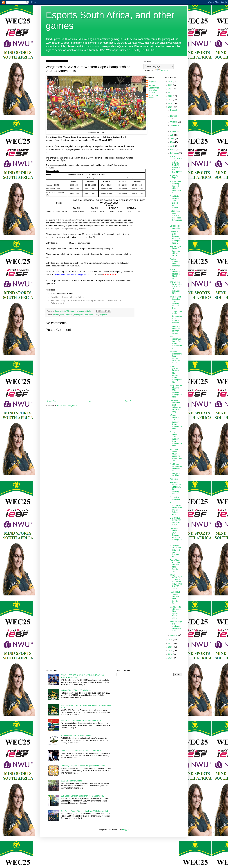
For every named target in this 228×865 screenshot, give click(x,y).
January (174, 635)
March (173, 149)
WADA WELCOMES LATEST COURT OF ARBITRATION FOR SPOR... (176, 581)
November (174, 116)
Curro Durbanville (66, 315)
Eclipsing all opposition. (175, 227)
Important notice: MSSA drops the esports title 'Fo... (176, 455)
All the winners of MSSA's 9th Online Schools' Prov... (176, 508)
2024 (170, 89)
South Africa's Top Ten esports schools (77, 736)
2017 (170, 643)
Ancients (56, 315)
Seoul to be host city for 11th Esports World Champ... (176, 202)
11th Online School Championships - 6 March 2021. (82, 796)
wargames (103, 315)
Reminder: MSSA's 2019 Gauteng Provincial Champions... (176, 535)
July (172, 135)
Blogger (125, 830)
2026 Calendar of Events (71, 781)
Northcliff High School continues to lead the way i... (176, 626)
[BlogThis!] (100, 311)
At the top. (174, 479)
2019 (170, 107)
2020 (170, 103)
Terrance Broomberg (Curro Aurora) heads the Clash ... (176, 357)
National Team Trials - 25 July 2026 (76, 690)
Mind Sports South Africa (83, 315)
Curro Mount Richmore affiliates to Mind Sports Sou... (175, 565)
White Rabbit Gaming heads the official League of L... (175, 187)
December (174, 110)
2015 (170, 650)
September (175, 125)
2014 (170, 654)
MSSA (96, 315)
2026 (170, 81)
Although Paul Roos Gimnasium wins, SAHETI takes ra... (176, 317)
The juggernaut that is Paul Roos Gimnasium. (176, 342)
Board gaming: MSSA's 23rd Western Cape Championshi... (176, 374)
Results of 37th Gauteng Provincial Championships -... (176, 237)
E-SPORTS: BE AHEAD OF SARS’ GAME (175, 521)
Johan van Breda (153, 96)
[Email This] (97, 311)
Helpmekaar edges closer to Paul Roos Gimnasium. (176, 216)
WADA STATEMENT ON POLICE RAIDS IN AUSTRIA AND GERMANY (176, 164)
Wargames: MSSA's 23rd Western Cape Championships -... (176, 422)
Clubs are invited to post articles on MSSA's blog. (175, 406)
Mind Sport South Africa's (71, 220)
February (174, 153)
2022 (170, 96)
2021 (170, 100)
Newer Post (51, 401)
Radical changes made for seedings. (175, 262)
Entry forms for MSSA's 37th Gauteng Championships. (176, 391)
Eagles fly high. (174, 177)
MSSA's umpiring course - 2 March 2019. (175, 273)
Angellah (152, 81)
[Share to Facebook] (106, 311)
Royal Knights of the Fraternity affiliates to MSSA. (176, 251)
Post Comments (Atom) (67, 406)
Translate (164, 70)
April (172, 146)
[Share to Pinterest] (109, 311)
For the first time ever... (175, 498)
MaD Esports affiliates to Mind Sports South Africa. (175, 612)
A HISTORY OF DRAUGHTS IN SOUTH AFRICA (81, 751)
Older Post (129, 401)
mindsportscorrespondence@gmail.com (68, 228)
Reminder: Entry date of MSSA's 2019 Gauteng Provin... (175, 488)
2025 (170, 85)
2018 (170, 640)
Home (90, 401)
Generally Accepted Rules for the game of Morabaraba (84, 766)
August (173, 131)
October (173, 122)
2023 (170, 92)
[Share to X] (103, 311)
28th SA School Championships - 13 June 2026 (81, 720)
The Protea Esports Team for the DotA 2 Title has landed (84, 811)
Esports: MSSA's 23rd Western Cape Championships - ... (176, 439)
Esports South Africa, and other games (154, 88)
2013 (170, 658)
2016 (170, 647)
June (172, 139)
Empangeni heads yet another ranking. (175, 329)
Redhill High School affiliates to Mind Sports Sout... (175, 597)
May (172, 142)
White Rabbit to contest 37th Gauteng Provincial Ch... (175, 302)
